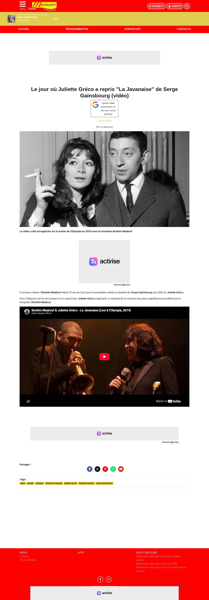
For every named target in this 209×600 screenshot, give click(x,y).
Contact (24, 556)
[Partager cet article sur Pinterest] (104, 470)
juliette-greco (71, 483)
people (30, 483)
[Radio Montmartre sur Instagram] (109, 579)
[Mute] (56, 19)
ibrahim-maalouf (86, 483)
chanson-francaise (54, 483)
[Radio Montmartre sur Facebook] (100, 579)
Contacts (184, 29)
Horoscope (133, 29)
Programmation (77, 29)
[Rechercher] (187, 6)
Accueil (23, 29)
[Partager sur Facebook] (88, 470)
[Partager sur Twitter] (96, 470)
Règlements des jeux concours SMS (156, 563)
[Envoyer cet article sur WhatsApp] (112, 470)
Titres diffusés (28, 559)
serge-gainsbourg (104, 483)
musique (39, 483)
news (22, 483)
